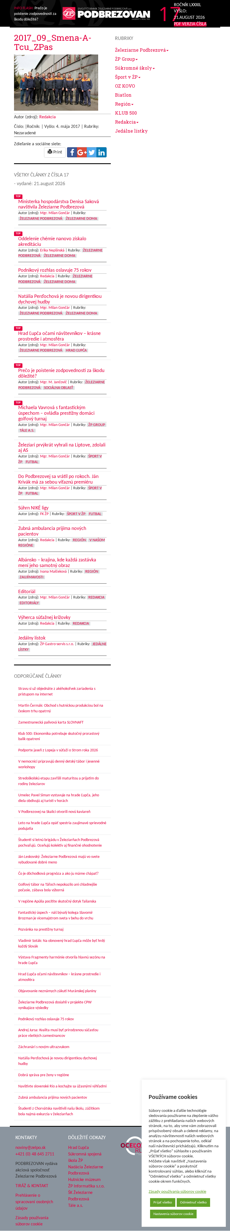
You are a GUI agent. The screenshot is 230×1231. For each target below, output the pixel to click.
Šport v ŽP (126, 77)
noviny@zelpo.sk (30, 1148)
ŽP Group (125, 59)
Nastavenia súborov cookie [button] (173, 1214)
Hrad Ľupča (78, 1148)
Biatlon (123, 95)
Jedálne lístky (131, 131)
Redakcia (125, 122)
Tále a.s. (75, 1205)
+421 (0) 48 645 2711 (34, 1154)
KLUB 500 (126, 113)
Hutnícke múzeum (84, 1180)
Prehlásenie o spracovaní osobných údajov (34, 1202)
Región (123, 104)
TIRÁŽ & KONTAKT (31, 1186)
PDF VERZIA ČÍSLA (190, 24)
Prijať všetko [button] (162, 1202)
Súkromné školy (133, 68)
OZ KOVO (125, 86)
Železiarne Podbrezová (140, 50)
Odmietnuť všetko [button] (193, 1202)
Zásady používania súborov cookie (177, 1192)
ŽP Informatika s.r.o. (86, 1186)
